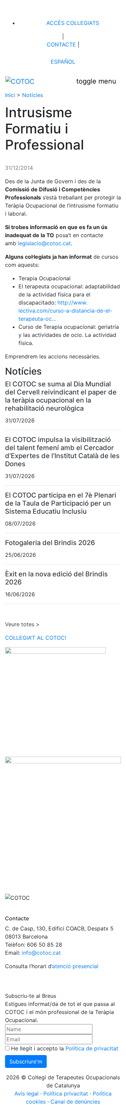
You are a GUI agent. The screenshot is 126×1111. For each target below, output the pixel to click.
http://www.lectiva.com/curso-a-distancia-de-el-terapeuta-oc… (65, 310)
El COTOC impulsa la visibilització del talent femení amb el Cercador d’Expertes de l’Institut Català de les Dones (62, 452)
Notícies (32, 95)
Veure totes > (22, 624)
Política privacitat (65, 1093)
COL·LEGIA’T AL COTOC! (35, 637)
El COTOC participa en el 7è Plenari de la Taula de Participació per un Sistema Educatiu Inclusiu (60, 503)
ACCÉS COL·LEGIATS (72, 23)
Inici (10, 95)
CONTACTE (60, 44)
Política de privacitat (92, 1048)
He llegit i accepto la (63, 1048)
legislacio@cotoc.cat (44, 243)
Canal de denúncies (75, 1101)
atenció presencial (75, 966)
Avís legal (26, 1093)
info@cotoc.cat (41, 952)
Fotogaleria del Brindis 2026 (50, 543)
